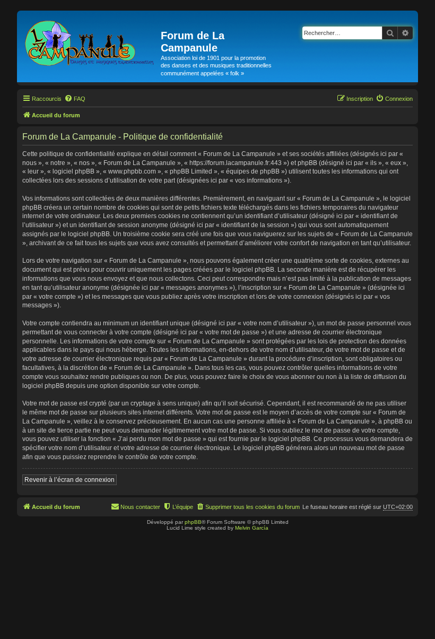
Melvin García (251, 528)
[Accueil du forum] (90, 41)
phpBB (193, 522)
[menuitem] (74, 98)
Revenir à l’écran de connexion (69, 479)
